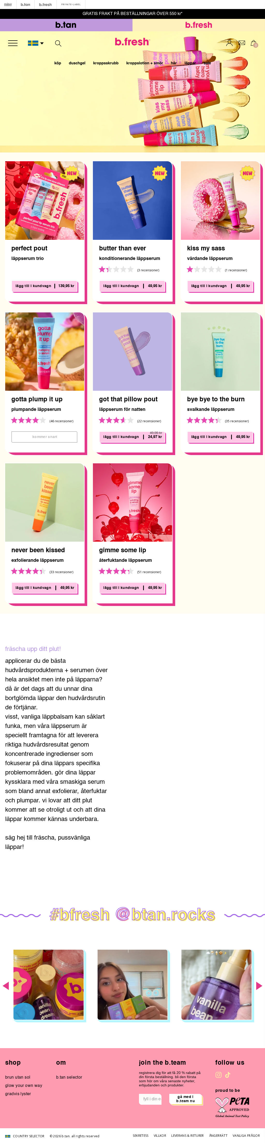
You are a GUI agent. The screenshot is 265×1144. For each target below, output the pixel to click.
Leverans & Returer (187, 1135)
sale (207, 63)
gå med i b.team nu (185, 1099)
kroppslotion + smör (144, 63)
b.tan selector (69, 1078)
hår (174, 63)
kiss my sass (206, 249)
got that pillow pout (128, 400)
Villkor (160, 1135)
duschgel (77, 63)
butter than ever (122, 249)
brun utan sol (17, 1078)
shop (13, 1063)
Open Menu (13, 43)
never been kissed (38, 551)
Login (229, 43)
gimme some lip (122, 551)
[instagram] (219, 1075)
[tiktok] (227, 1075)
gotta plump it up (37, 400)
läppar (190, 63)
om (61, 1063)
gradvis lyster (18, 1094)
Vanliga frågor (246, 1135)
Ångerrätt (218, 1135)
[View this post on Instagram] (48, 984)
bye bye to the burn (216, 400)
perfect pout (29, 249)
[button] (36, 43)
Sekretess (140, 1135)
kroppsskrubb (106, 63)
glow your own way (23, 1086)
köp (57, 63)
